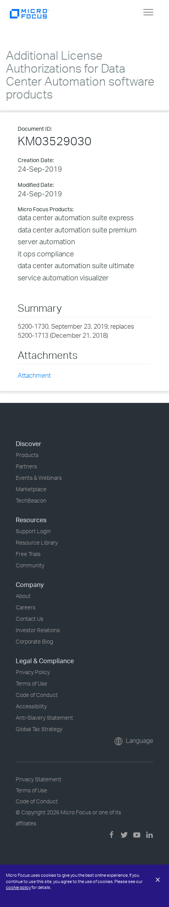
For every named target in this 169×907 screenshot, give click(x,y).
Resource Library (37, 542)
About (23, 595)
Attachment (34, 375)
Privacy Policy (33, 672)
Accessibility (31, 706)
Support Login (33, 531)
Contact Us (29, 618)
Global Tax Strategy (39, 729)
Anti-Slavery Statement (44, 717)
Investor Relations (38, 630)
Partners (26, 466)
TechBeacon (31, 500)
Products (27, 455)
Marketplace (31, 489)
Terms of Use (31, 683)
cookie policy (18, 887)
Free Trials (28, 553)
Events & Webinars (39, 477)
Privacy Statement (38, 779)
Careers (25, 607)
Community (30, 565)
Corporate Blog (34, 641)
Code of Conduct (37, 694)
